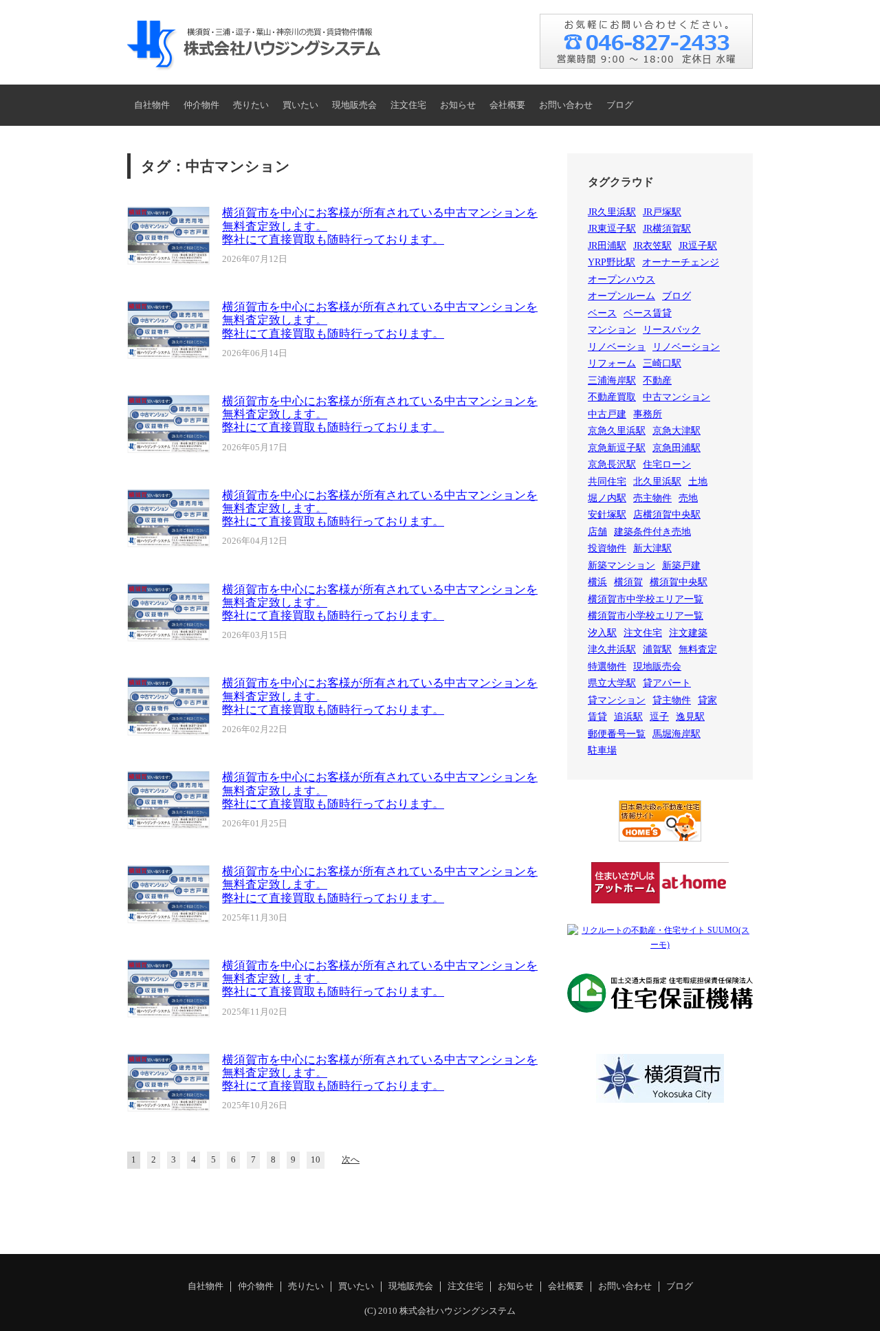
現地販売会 (354, 105)
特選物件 (607, 666)
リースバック (672, 329)
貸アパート (667, 683)
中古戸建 (607, 414)
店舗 (597, 532)
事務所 (647, 414)
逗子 (659, 717)
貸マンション (617, 700)
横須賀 (628, 582)
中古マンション (676, 397)
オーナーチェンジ (680, 262)
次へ (351, 1160)
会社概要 (507, 105)
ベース (602, 313)
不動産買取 (612, 397)
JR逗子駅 (698, 246)
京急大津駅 (676, 431)
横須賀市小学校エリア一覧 (645, 615)
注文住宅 (408, 105)
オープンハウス (621, 279)
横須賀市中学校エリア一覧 (645, 599)
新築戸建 (681, 565)
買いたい (300, 105)
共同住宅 (607, 481)
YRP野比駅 (611, 262)
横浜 (597, 582)
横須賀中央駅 (678, 582)
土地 (697, 481)
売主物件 (652, 498)
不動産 (657, 380)
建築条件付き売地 (652, 532)
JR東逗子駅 (612, 228)
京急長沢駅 (612, 464)
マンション (612, 329)
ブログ (619, 105)
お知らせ (458, 105)
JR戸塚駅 (662, 212)
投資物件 (607, 548)
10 (315, 1160)
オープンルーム (621, 296)
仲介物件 (201, 105)
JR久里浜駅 (612, 212)
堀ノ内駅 (607, 498)
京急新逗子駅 (617, 448)
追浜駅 (628, 717)
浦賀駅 (657, 649)
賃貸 (597, 717)
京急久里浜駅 (617, 431)
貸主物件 (671, 700)
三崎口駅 (662, 363)
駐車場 (602, 750)
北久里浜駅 (657, 481)
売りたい (251, 105)
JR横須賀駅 (667, 228)
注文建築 (688, 633)
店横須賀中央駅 (667, 514)
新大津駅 (652, 548)
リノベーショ (617, 347)
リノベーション (686, 347)
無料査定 (698, 649)
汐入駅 (602, 633)
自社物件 (152, 105)
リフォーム (612, 363)
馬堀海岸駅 (676, 734)
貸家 (707, 700)
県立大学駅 (612, 683)
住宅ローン (667, 464)
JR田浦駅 (607, 246)
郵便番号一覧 (617, 734)
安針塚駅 (607, 514)
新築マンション (621, 565)
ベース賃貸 (648, 313)
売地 (688, 498)
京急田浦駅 (676, 448)
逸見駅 (690, 717)
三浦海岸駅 (612, 380)
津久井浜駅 (612, 649)
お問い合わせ (566, 105)
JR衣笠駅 (652, 246)
